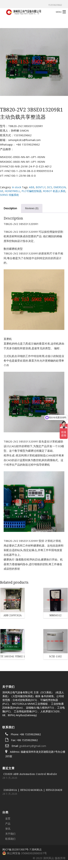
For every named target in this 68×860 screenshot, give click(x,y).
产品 (7, 802)
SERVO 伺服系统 (9, 195)
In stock (16, 187)
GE (1, 191)
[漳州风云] (27, 11)
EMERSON (59, 187)
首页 (7, 797)
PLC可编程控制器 (32, 191)
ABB (31, 187)
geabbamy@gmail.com (32, 724)
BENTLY (41, 187)
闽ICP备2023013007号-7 (16, 828)
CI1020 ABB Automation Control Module (30, 752)
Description (10, 208)
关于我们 (10, 812)
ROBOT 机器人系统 (54, 191)
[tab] (31, 208)
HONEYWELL (12, 191)
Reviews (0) (31, 208)
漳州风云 (37, 828)
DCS (49, 187)
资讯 (7, 807)
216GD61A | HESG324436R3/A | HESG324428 (32, 768)
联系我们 (10, 817)
